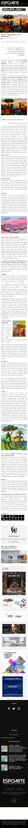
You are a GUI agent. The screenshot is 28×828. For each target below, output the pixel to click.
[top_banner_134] (14, 9)
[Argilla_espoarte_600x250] (14, 607)
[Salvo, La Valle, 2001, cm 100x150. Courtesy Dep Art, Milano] (14, 234)
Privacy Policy (9, 790)
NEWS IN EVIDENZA (14, 41)
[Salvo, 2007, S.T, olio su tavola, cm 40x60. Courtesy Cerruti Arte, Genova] (14, 116)
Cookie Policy (20, 790)
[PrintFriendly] (15, 519)
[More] (21, 519)
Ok (14, 825)
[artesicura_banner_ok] (14, 633)
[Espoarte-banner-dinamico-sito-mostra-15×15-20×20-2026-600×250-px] (14, 646)
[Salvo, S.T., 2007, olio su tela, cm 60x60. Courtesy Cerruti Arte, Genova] (14, 451)
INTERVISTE (7, 41)
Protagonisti (23, 41)
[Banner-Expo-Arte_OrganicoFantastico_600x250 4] (14, 620)
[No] (26, 824)
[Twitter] (10, 516)
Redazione (5, 38)
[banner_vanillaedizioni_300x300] (14, 672)
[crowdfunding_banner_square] (12, 696)
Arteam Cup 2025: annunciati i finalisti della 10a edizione (16, 767)
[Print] (10, 519)
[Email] (4, 519)
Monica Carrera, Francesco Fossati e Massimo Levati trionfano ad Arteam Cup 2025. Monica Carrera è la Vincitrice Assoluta (18, 748)
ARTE (3, 41)
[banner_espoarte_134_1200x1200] (14, 594)
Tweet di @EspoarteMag (7, 737)
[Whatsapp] (21, 516)
